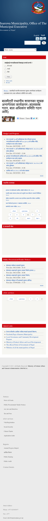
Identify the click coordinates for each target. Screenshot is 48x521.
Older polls (9, 81)
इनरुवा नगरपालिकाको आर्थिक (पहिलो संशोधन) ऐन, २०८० (20, 190)
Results (8, 82)
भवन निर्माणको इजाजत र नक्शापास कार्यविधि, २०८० (18, 203)
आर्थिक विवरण (8, 452)
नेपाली (43, 35)
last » (38, 218)
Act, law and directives (11, 409)
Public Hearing (8, 457)
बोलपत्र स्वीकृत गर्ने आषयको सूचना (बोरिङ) (19, 280)
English (36, 35)
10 (17, 218)
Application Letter (9, 436)
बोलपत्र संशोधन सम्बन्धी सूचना (15, 265)
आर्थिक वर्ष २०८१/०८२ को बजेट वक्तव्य (17, 171)
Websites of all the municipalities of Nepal (20, 347)
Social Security (8, 427)
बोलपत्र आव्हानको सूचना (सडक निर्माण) (18, 275)
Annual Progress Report (11, 448)
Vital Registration (9, 422)
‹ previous (24, 211)
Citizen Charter (8, 431)
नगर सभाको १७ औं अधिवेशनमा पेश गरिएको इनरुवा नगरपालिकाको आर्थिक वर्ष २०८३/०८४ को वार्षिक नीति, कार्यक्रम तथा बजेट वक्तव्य (22, 141)
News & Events (8, 400)
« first (14, 211)
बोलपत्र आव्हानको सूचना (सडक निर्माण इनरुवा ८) (20, 270)
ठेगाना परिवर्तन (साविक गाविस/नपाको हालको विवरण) (21, 332)
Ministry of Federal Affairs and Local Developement (23, 342)
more (41, 176)
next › (29, 218)
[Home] (39, 7)
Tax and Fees (8, 413)
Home (6, 91)
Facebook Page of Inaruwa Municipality (19, 334)
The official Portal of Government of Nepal (20, 345)
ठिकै (8, 72)
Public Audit (8, 461)
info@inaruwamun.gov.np (15, 518)
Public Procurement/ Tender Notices (15, 405)
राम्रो (8, 69)
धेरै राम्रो (9, 66)
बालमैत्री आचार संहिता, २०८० (13, 206)
